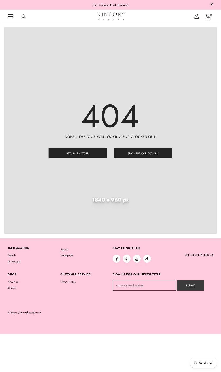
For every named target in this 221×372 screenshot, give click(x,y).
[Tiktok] (147, 259)
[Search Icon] (27, 16)
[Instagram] (127, 259)
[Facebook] (116, 259)
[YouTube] (137, 259)
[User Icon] (196, 16)
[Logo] (111, 16)
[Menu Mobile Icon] (10, 16)
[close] (211, 4)
